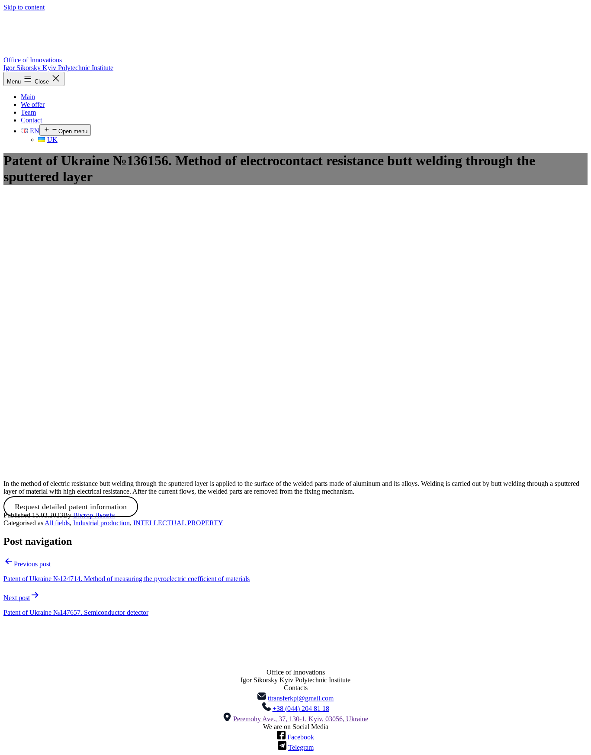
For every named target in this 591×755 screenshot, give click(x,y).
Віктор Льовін (94, 515)
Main (28, 96)
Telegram (301, 747)
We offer (33, 104)
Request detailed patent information (71, 506)
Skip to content (24, 7)
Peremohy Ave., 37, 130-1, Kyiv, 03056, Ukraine (300, 719)
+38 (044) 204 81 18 (301, 708)
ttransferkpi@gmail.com (301, 698)
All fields (57, 523)
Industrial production (101, 523)
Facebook (300, 737)
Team (28, 112)
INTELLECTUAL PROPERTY (178, 523)
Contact (31, 120)
